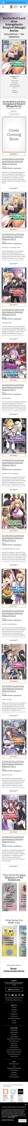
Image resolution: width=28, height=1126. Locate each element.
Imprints (14, 1022)
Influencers (14, 1034)
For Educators (14, 1070)
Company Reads (14, 1036)
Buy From (13, 305)
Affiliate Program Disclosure (14, 1052)
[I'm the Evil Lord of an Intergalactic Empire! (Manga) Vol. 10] (14, 134)
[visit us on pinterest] (19, 995)
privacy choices (11, 1117)
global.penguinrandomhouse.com (14, 998)
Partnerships (14, 1030)
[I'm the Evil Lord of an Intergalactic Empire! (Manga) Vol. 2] (14, 737)
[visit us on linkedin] (16, 995)
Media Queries (14, 1032)
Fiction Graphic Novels (14, 971)
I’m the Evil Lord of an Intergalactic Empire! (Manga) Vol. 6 (13, 538)
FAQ (14, 1066)
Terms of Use (14, 1043)
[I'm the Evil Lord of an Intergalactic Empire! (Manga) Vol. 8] (14, 285)
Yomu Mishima (10, 34)
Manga (13, 968)
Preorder (13, 154)
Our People (14, 1009)
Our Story (14, 1007)
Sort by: (13, 111)
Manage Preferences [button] (8, 1120)
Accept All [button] (22, 1121)
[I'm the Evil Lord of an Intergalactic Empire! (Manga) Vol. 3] (14, 661)
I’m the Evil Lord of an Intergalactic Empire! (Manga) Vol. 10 (13, 161)
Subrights (14, 1072)
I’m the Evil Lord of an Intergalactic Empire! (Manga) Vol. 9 (13, 237)
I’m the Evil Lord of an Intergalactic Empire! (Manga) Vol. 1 (13, 839)
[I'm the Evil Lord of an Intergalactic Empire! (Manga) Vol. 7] (14, 360)
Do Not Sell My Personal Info (14, 1050)
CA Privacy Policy (14, 1047)
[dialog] (14, 1114)
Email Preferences (14, 1041)
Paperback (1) (17, 168)
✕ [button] (26, 1104)
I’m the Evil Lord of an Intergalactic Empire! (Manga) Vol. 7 (13, 387)
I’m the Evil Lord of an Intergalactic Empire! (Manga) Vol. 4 (13, 613)
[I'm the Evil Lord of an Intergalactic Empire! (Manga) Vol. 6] (14, 511)
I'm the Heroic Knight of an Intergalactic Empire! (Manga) (9, 900)
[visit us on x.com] (9, 995)
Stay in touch (15, 989)
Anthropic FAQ (14, 1056)
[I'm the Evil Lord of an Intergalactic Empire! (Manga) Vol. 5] (14, 436)
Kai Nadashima (15, 878)
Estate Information (14, 1077)
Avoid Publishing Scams (14, 1054)
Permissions (14, 1074)
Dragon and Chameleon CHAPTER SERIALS (9, 941)
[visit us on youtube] (12, 995)
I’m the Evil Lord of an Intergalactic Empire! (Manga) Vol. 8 (13, 312)
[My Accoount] (21, 6)
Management (14, 1014)
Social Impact (14, 1016)
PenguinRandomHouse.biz (14, 1039)
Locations (14, 1012)
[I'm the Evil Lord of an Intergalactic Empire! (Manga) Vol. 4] (14, 586)
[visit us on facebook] (6, 995)
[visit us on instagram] (22, 995)
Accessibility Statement (14, 1018)
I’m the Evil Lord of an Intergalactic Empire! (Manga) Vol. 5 (13, 463)
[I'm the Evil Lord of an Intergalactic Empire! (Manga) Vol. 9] (14, 210)
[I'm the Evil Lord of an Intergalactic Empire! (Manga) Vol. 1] (14, 812)
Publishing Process (14, 1064)
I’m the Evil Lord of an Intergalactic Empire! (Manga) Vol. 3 (13, 688)
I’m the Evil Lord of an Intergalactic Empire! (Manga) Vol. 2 (13, 764)
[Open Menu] (3, 7)
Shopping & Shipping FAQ (14, 1068)
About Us (14, 1005)
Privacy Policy (14, 1045)
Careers (14, 1020)
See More (13, 188)
